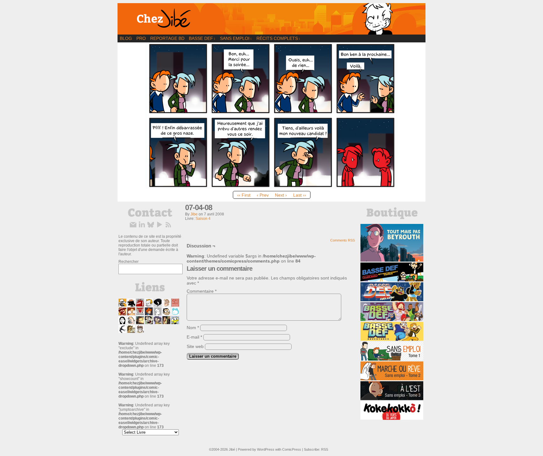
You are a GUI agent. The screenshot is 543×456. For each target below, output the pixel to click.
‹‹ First (243, 195)
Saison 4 (203, 218)
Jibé (232, 449)
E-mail (194, 336)
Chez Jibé (271, 19)
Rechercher (128, 261)
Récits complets (278, 38)
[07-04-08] (271, 186)
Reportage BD (167, 38)
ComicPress (291, 449)
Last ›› (299, 195)
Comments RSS (342, 240)
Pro (141, 38)
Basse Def (202, 38)
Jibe (194, 214)
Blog (126, 38)
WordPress (265, 449)
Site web (195, 346)
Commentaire (202, 291)
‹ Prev (263, 195)
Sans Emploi (236, 38)
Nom (193, 327)
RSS (324, 449)
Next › (281, 195)
